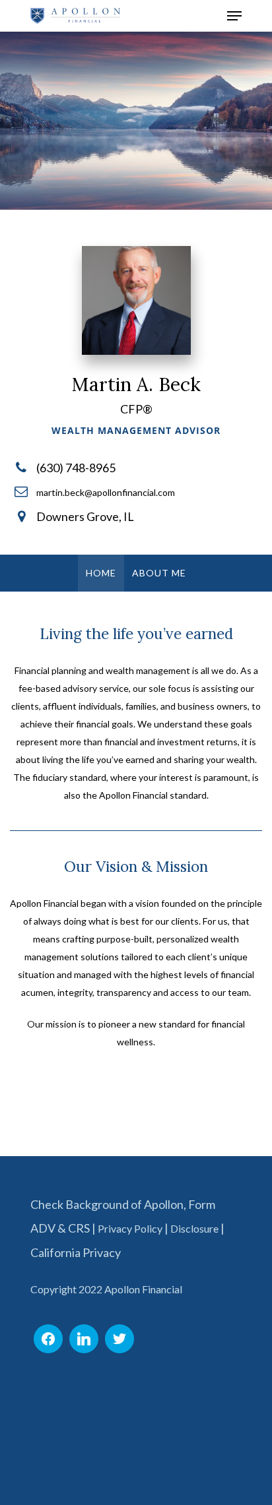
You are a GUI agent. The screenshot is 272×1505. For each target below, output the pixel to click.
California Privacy (75, 1252)
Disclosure (194, 1228)
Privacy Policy (130, 1228)
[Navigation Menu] (234, 15)
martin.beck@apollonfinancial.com (105, 492)
